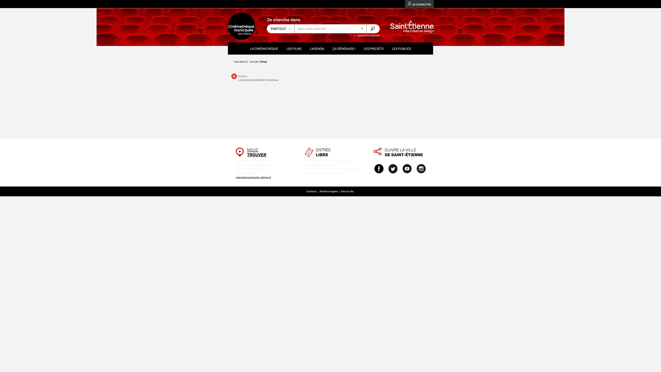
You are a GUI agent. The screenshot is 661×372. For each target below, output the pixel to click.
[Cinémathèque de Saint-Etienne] (241, 26)
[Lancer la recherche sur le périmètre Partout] (373, 28)
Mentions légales (329, 191)
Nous (256, 152)
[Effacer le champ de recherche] (362, 28)
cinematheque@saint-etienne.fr (253, 177)
